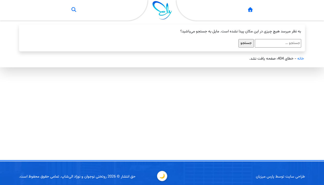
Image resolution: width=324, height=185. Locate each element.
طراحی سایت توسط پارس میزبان (280, 177)
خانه (300, 59)
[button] (74, 10)
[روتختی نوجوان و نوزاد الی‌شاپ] (250, 10)
